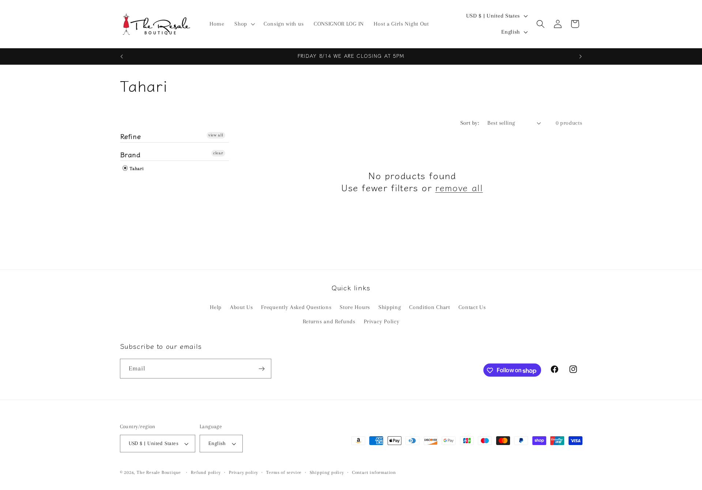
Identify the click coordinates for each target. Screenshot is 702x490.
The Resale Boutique (159, 472)
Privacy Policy (382, 321)
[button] (243, 24)
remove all (459, 187)
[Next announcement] (581, 56)
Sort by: (469, 123)
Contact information (374, 472)
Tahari (136, 168)
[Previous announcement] (121, 56)
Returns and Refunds (329, 321)
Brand (130, 154)
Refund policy (205, 472)
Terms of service (284, 472)
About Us (241, 307)
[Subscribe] (261, 369)
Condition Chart (429, 307)
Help (216, 307)
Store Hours (355, 307)
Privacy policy (243, 472)
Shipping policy (327, 472)
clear (218, 153)
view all (215, 135)
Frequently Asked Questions (296, 307)
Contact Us (472, 307)
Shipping (389, 307)
